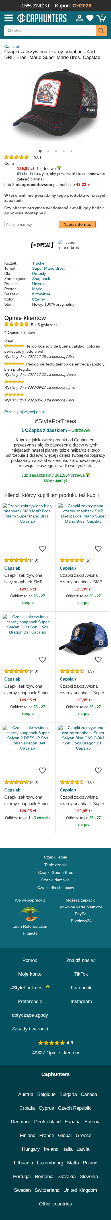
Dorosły (39, 273)
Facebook (81, 987)
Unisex (38, 283)
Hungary (31, 1149)
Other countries (55, 1204)
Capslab (11, 46)
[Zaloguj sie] (80, 18)
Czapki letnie (55, 857)
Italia (67, 1149)
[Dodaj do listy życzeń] (42, 548)
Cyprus (46, 1108)
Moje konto (30, 974)
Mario (37, 289)
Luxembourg (50, 1163)
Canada (89, 1094)
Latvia (83, 1149)
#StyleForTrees (28, 987)
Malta (73, 1163)
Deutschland (47, 1121)
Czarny (38, 299)
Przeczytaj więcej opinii (25, 411)
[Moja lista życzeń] (90, 18)
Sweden (22, 1190)
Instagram (81, 1001)
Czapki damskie (55, 880)
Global (65, 1135)
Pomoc (29, 960)
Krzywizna (41, 294)
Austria (25, 1094)
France (46, 1135)
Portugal (22, 1176)
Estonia (92, 1121)
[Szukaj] (101, 30)
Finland (27, 1135)
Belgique (46, 1094)
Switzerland (47, 1190)
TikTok (81, 974)
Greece (83, 1135)
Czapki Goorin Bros (55, 872)
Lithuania (23, 1163)
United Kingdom (80, 1190)
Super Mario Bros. (48, 268)
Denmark (20, 1121)
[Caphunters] (32, 17)
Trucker (39, 263)
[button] (40, 151)
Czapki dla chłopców (55, 887)
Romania (44, 1176)
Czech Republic (75, 1108)
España (73, 1121)
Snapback (41, 278)
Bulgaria (68, 1094)
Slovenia (89, 1176)
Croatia (27, 1108)
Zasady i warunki (30, 1029)
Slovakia (66, 1176)
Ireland (51, 1149)
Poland (90, 1163)
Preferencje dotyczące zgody (30, 1008)
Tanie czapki (55, 864)
